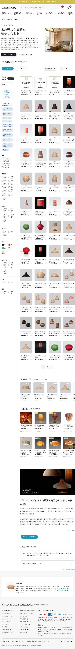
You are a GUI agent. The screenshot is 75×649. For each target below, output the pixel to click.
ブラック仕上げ (7, 121)
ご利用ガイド (5, 641)
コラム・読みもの (25, 624)
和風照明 (4, 627)
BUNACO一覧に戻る (29, 536)
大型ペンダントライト (67, 431)
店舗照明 (5, 150)
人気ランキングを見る (9, 54)
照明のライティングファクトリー (13, 645)
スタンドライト (6, 621)
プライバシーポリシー (18, 641)
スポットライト (6, 619)
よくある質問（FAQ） (26, 616)
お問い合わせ (23, 632)
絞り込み (9, 68)
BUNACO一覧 (64, 590)
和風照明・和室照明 (7, 135)
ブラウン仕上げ (7, 118)
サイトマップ (47, 641)
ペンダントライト (7, 140)
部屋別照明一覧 (24, 619)
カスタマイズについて (25, 54)
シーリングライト (7, 613)
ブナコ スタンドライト (7, 114)
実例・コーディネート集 (26, 613)
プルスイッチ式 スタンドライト (7, 125)
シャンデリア (6, 624)
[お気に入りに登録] (31, 94)
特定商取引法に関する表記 (34, 641)
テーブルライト (37, 431)
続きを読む (71, 530)
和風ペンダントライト (7, 130)
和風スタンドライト (24, 431)
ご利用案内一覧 (24, 629)
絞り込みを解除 (10, 78)
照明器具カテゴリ (7, 632)
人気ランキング (24, 627)
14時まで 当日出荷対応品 (7, 94)
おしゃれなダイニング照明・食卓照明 (7, 145)
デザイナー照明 (6, 629)
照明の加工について (25, 621)
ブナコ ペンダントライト (7, 109)
